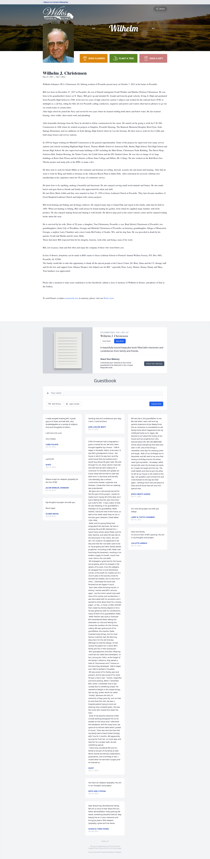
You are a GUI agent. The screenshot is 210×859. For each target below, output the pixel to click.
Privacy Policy (98, 848)
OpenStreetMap (107, 852)
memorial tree (72, 298)
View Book (106, 341)
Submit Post (156, 404)
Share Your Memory (154, 363)
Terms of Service (111, 848)
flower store (109, 298)
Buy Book (120, 341)
